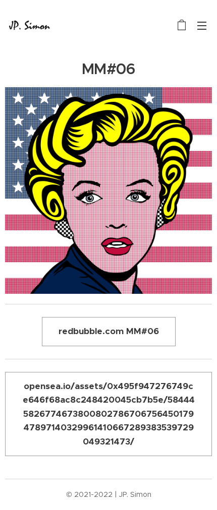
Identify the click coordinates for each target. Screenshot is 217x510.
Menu (202, 25)
